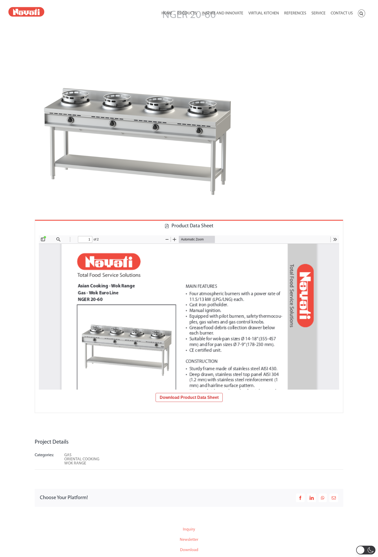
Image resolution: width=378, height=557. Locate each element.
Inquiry (189, 529)
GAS (67, 455)
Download (189, 550)
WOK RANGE (75, 463)
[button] (361, 13)
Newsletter (189, 540)
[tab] (189, 225)
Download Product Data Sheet (189, 397)
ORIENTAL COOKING (81, 459)
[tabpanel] (189, 322)
